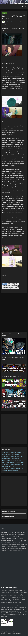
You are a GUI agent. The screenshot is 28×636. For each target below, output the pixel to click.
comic (6, 536)
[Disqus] (14, 313)
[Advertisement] (14, 429)
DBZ (17, 536)
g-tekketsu (19, 540)
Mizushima (16, 546)
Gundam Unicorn (4, 542)
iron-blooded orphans (15, 542)
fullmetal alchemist (7, 540)
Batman (10, 534)
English (12, 538)
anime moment (17, 532)
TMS (21, 550)
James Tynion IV (22, 542)
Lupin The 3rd (14, 285)
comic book (9, 536)
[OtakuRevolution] (14, 2)
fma (15, 538)
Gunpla (9, 542)
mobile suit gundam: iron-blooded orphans (14, 548)
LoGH (16, 544)
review (12, 550)
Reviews (4, 13)
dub (9, 538)
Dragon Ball (4, 538)
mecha (12, 546)
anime (9, 283)
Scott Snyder (17, 550)
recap (8, 550)
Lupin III (16, 283)
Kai (2, 544)
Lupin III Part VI (6, 285)
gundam (23, 540)
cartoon (2, 536)
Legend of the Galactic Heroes (9, 544)
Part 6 (12, 287)
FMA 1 (18, 538)
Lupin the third (6, 287)
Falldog (20, 590)
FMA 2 (21, 538)
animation (3, 532)
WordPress (9, 633)
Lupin (12, 283)
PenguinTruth (14, 592)
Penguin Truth (10, 22)
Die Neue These (21, 536)
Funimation (15, 540)
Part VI (17, 287)
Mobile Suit (20, 546)
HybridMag (18, 633)
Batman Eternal (15, 534)
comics (13, 536)
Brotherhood (21, 534)
